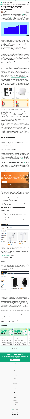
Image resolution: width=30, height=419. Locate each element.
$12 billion (12, 18)
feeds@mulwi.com (15, 400)
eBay (1, 246)
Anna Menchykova (4, 344)
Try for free (15, 388)
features (6, 320)
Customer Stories (15, 383)
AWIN (1, 162)
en (12, 409)
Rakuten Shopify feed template (5, 255)
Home (15, 364)
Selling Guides (15, 375)
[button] (12, 348)
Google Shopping (23, 77)
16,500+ (25, 162)
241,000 (22, 158)
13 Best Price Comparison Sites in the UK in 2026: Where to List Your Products (7, 338)
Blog (1, 4)
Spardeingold (18, 77)
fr (13, 409)
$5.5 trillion (22, 14)
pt (17, 409)
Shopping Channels (15, 366)
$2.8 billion (18, 53)
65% (10, 17)
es (16, 409)
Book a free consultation (15, 359)
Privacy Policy (15, 395)
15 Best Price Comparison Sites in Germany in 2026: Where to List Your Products (20, 338)
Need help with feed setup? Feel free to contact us (15, 0)
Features (15, 367)
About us (15, 370)
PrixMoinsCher (13, 77)
